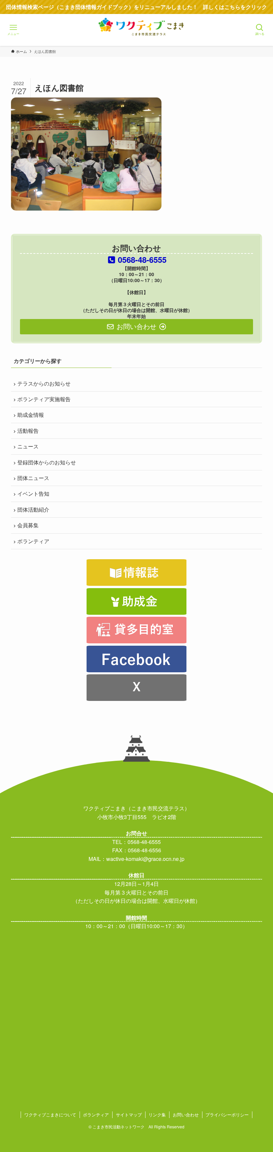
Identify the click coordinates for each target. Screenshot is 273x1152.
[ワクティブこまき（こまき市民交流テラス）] (136, 36)
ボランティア (33, 541)
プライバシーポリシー (227, 1114)
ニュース (28, 446)
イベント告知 (33, 493)
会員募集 (28, 525)
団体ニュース (33, 478)
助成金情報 (30, 414)
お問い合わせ (186, 1114)
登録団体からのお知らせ (46, 462)
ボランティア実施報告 (44, 399)
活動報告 (28, 430)
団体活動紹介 (33, 509)
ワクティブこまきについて (50, 1114)
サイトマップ (129, 1114)
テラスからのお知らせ (44, 383)
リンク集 (157, 1114)
